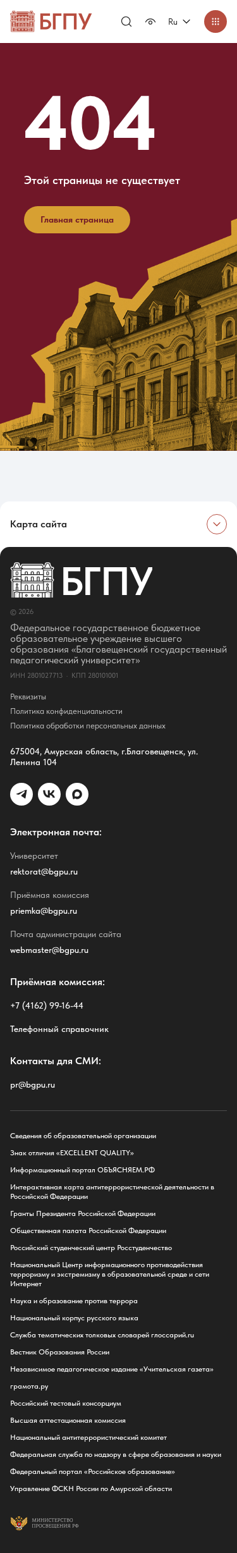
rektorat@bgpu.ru (44, 871)
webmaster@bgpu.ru (49, 950)
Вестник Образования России (59, 1351)
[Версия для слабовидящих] (150, 21)
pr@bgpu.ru (32, 1084)
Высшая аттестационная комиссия (68, 1420)
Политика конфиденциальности (66, 711)
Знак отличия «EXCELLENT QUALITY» (72, 1152)
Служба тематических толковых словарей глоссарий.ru (102, 1334)
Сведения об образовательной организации (83, 1135)
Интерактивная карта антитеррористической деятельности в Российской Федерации (112, 1191)
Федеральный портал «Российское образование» (92, 1471)
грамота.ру (29, 1386)
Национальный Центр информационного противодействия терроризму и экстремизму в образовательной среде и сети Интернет (109, 1274)
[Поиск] (126, 21)
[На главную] (51, 21)
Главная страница (77, 219)
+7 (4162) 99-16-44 (46, 1005)
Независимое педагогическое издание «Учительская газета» (112, 1369)
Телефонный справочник (59, 1029)
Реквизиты (28, 696)
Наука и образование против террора (74, 1300)
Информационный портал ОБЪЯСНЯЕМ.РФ (82, 1169)
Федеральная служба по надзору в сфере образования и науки (115, 1454)
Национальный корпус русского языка (74, 1317)
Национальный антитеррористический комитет (88, 1437)
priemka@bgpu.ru (43, 910)
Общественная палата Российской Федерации (88, 1230)
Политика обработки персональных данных (88, 725)
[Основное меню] (215, 21)
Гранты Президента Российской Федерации (82, 1213)
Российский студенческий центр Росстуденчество (91, 1247)
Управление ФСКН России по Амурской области (91, 1488)
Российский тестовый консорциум (65, 1403)
